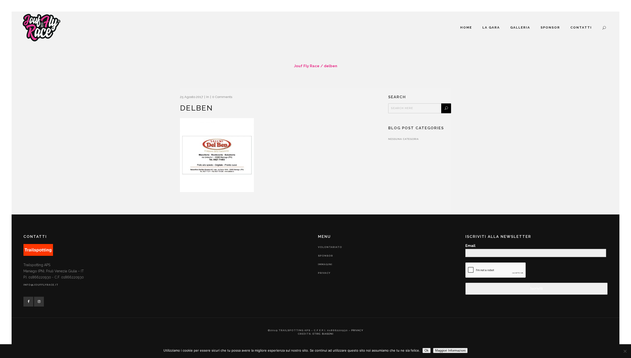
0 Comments (222, 97)
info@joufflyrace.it (40, 284)
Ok (426, 350)
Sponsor (325, 255)
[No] (624, 351)
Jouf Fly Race (306, 66)
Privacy (324, 273)
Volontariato (330, 247)
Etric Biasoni (323, 333)
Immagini (325, 264)
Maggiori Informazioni (450, 350)
